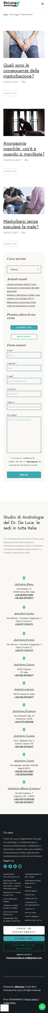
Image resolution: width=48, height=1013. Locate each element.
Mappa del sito (33, 920)
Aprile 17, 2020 (10, 232)
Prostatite (31, 898)
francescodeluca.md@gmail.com (24, 958)
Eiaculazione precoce (10, 913)
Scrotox (30, 895)
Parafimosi (31, 891)
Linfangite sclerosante (32, 904)
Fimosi (28, 887)
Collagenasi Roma (10, 900)
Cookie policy (9, 1003)
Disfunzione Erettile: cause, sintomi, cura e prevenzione (12, 885)
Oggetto (11, 402)
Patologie (30, 913)
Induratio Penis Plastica (12, 894)
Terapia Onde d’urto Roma (10, 907)
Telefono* (11, 389)
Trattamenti (32, 916)
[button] (42, 1006)
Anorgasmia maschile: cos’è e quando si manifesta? (24, 148)
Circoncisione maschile (33, 882)
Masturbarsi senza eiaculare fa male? (21, 224)
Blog (24, 81)
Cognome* (12, 363)
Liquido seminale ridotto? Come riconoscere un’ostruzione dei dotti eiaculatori (23, 288)
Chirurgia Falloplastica (11, 875)
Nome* (10, 350)
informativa (32, 461)
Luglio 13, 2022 (10, 81)
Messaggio (12, 415)
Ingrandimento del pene (33, 875)
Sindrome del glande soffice (11, 919)
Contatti (30, 909)
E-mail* (10, 376)
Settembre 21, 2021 (11, 159)
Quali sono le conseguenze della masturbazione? (21, 70)
